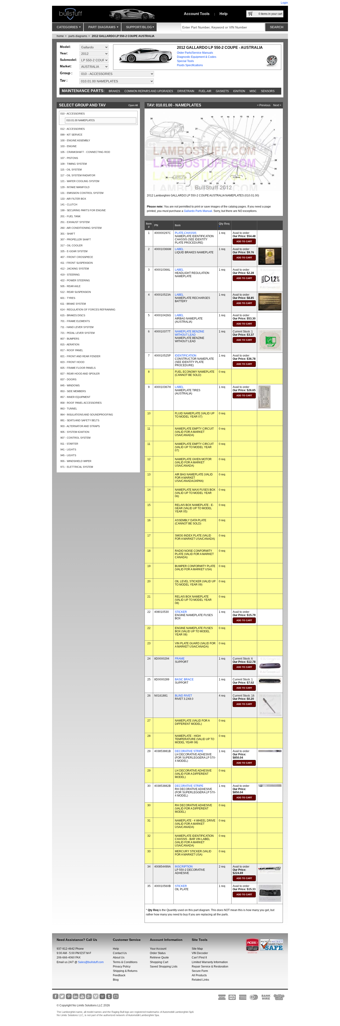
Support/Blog (139, 27)
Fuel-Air (205, 91)
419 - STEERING (70, 274)
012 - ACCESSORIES (72, 128)
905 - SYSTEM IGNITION (74, 432)
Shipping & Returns (125, 971)
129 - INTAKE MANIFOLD (75, 187)
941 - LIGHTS (68, 449)
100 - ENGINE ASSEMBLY (75, 140)
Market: (66, 66)
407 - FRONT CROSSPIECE (76, 257)
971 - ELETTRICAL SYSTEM (76, 466)
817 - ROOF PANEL (71, 350)
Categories (68, 27)
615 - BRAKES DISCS (72, 315)
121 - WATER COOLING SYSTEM (79, 181)
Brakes (114, 91)
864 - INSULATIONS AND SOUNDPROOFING (86, 414)
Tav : (64, 80)
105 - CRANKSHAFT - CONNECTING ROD (85, 152)
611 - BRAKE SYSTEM (73, 303)
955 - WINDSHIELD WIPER (75, 461)
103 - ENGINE (68, 146)
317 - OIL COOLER (71, 245)
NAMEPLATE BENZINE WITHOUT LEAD (189, 333)
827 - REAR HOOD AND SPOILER (80, 373)
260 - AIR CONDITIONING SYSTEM (81, 227)
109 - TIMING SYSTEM (73, 163)
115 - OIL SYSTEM (71, 169)
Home (60, 36)
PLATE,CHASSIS (185, 233)
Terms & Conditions (125, 962)
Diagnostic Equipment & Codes (196, 57)
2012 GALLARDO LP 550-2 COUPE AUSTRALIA (123, 36)
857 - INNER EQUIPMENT (75, 397)
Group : (66, 73)
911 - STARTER (69, 443)
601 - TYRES (67, 298)
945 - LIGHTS (68, 455)
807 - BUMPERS (69, 338)
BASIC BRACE (184, 679)
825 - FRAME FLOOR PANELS (78, 367)
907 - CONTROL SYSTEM (75, 437)
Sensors (268, 91)
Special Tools (185, 61)
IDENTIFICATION (185, 355)
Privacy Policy (121, 966)
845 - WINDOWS (70, 385)
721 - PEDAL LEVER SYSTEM (77, 333)
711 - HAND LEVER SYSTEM (76, 327)
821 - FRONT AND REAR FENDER (80, 356)
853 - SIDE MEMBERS (73, 391)
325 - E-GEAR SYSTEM (73, 251)
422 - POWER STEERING (75, 280)
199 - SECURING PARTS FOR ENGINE (83, 210)
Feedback (119, 975)
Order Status (158, 953)
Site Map (197, 948)
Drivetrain (185, 91)
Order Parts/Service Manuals (195, 52)
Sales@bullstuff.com (91, 962)
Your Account (158, 948)
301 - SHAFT (67, 233)
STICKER (181, 612)
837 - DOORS (68, 379)
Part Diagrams (102, 27)
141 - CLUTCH (68, 204)
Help (223, 14)
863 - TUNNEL (68, 408)
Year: (64, 53)
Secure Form (200, 971)
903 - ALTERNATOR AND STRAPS (80, 426)
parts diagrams (77, 36)
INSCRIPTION (184, 866)
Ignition (239, 91)
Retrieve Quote (159, 957)
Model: (65, 47)
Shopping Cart (159, 962)
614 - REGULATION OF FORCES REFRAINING (87, 309)
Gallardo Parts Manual (198, 211)
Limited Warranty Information (210, 962)
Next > (277, 105)
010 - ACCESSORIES (72, 113)
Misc (253, 91)
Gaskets (222, 91)
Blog (116, 979)
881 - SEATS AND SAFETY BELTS (79, 420)
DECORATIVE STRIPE (189, 751)
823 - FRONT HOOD (72, 362)
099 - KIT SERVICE (71, 134)
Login (284, 2)
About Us (118, 957)
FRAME (180, 658)
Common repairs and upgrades (148, 91)
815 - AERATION (69, 344)
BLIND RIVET (183, 695)
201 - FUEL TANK (70, 216)
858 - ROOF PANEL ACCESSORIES (81, 402)
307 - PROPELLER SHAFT (75, 239)
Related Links (200, 979)
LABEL (179, 249)
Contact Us (120, 953)
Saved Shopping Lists (163, 966)
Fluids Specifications (190, 65)
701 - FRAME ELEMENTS (75, 321)
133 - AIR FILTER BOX (73, 198)
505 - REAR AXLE (70, 286)
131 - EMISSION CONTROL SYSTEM (81, 193)
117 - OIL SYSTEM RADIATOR (77, 175)
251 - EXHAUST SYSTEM (75, 222)
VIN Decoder (200, 953)
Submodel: (68, 60)
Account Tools (197, 14)
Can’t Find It (199, 957)
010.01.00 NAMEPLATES (80, 120)
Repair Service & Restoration (210, 966)
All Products (199, 975)
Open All (133, 105)
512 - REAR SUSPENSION (75, 292)
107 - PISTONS (69, 158)
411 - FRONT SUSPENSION (76, 262)
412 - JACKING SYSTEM (74, 268)
